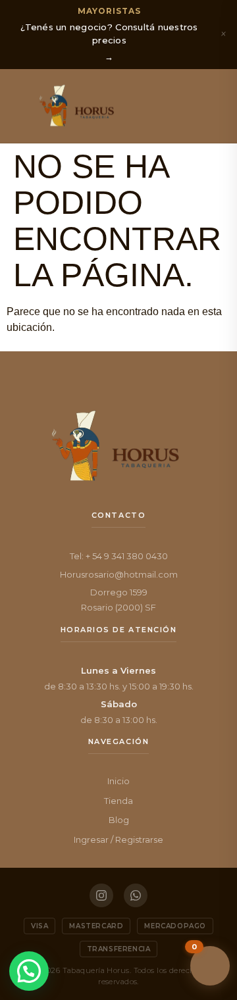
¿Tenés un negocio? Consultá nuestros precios (109, 34)
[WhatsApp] (135, 895)
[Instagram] (101, 895)
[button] (21, 105)
